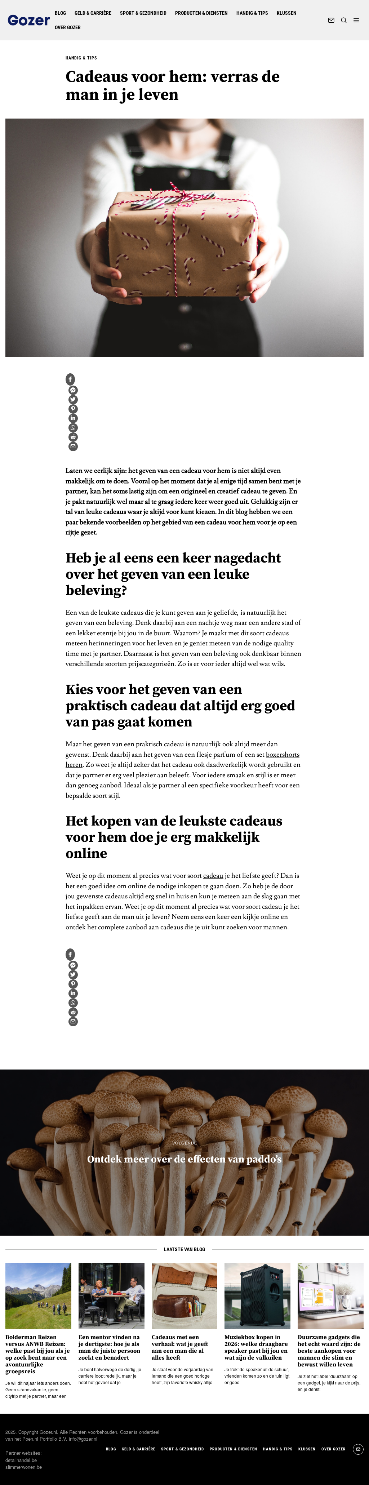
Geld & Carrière (93, 13)
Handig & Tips (252, 13)
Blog (60, 13)
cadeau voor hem (230, 522)
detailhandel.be (21, 1460)
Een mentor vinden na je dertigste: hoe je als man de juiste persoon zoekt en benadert (109, 1348)
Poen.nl (30, 1438)
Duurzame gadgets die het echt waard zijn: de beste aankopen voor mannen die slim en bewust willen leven (329, 1351)
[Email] (331, 20)
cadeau (213, 875)
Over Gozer (68, 27)
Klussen (287, 13)
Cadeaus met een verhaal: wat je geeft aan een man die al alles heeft (180, 1348)
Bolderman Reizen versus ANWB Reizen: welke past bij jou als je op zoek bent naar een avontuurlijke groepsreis (37, 1354)
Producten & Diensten (201, 13)
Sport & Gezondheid (143, 13)
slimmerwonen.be (23, 1466)
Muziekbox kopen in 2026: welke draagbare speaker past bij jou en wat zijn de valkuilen (256, 1348)
